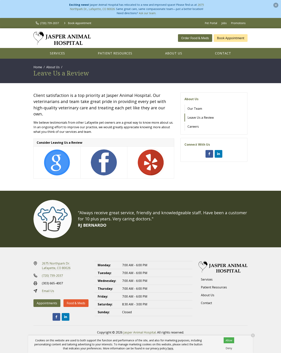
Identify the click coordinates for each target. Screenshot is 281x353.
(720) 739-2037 (52, 275)
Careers (193, 126)
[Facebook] (209, 154)
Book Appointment (230, 38)
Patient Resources (115, 53)
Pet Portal (211, 23)
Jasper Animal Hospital (139, 332)
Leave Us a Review (201, 117)
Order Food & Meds (195, 38)
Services (57, 53)
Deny (229, 348)
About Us (173, 53)
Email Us (48, 291)
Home (37, 67)
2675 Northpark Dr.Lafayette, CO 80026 (56, 265)
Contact (223, 53)
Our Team (195, 108)
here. (171, 348)
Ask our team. (147, 13)
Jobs (224, 23)
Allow (229, 340)
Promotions (238, 23)
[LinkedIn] (218, 154)
